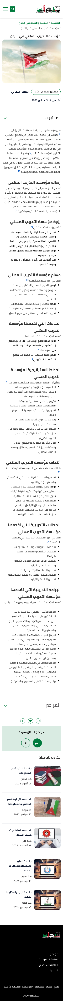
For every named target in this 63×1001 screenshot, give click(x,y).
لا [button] (25, 743)
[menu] (5, 9)
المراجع (53, 705)
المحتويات (53, 117)
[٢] (30, 152)
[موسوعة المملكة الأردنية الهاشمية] (48, 9)
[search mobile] (12, 9)
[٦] (32, 358)
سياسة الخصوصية (48, 959)
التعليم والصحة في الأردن (46, 92)
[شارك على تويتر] (30, 720)
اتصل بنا (54, 970)
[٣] (51, 157)
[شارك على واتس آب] (38, 720)
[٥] (39, 349)
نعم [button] (37, 743)
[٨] (59, 472)
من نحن (54, 954)
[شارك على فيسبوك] (22, 720)
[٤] (19, 171)
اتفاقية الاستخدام (48, 965)
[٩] (48, 541)
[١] (60, 134)
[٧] (6, 382)
